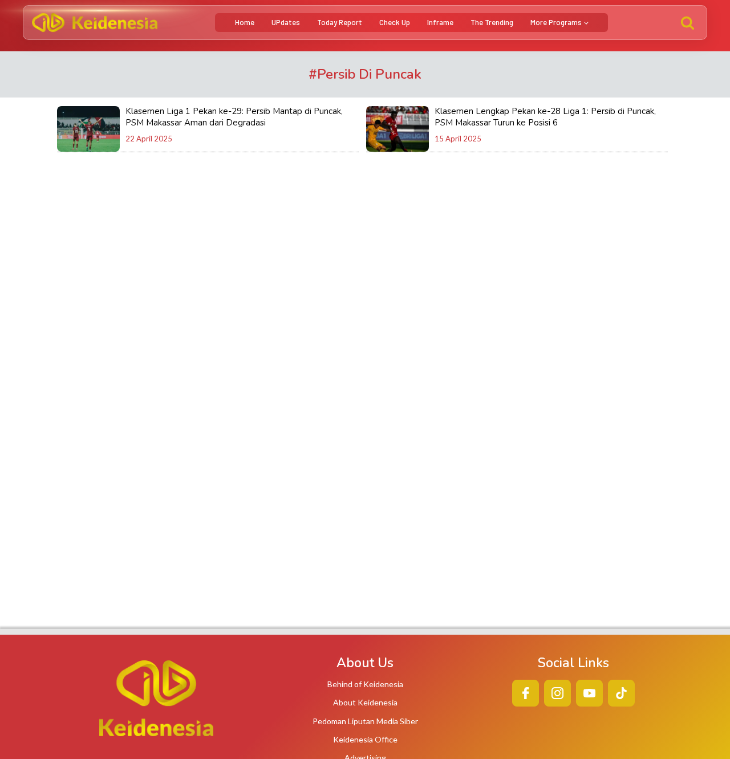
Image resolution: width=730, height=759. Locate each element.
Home (244, 22)
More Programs (556, 22)
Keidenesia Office (365, 739)
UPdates (285, 22)
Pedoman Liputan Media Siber (365, 721)
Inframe (440, 22)
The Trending (492, 22)
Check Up (394, 22)
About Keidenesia (365, 702)
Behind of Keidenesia (365, 684)
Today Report (339, 22)
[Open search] (687, 22)
